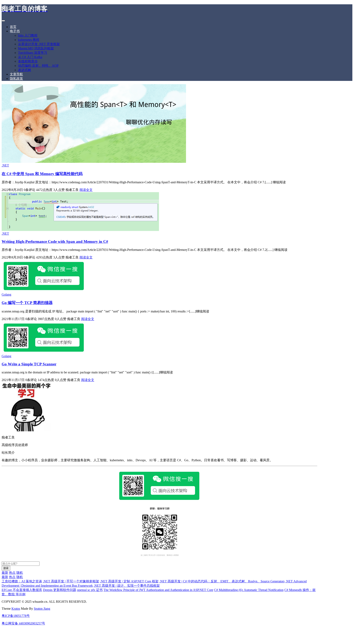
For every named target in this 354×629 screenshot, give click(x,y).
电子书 (15, 31)
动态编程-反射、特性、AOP (38, 65)
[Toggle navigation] (3, 20)
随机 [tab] (19, 572)
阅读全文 (86, 190)
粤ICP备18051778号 (16, 616)
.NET (5, 165)
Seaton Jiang (42, 608)
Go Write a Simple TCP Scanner (29, 364)
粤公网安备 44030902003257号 (23, 623)
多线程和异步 (28, 61)
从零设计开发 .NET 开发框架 (39, 44)
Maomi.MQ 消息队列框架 (36, 48)
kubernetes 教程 (28, 39)
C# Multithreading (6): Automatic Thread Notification (249, 590)
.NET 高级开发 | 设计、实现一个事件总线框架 (127, 585)
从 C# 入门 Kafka (30, 57)
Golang (6, 294)
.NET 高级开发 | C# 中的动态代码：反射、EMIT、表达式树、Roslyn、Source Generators (222, 581)
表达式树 (24, 70)
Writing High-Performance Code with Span (55, 241)
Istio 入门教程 (27, 35)
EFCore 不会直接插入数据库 (22, 590)
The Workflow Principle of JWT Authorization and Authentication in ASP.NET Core (158, 590)
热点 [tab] (12, 572)
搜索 (6, 568)
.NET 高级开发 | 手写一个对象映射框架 (71, 581)
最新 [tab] (5, 572)
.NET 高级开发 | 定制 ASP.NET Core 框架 (129, 581)
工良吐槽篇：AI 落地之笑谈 (22, 581)
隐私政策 (16, 78)
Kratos (15, 608)
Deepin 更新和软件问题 (59, 590)
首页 (13, 27)
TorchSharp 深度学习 (32, 52)
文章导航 (16, 74)
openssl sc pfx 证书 (90, 590)
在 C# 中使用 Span (42, 174)
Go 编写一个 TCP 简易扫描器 (27, 303)
